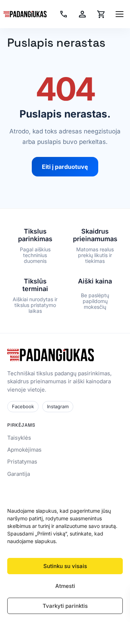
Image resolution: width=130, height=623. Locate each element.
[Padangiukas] (25, 14)
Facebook (23, 406)
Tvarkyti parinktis (65, 605)
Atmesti (65, 586)
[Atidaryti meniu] (119, 14)
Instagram (58, 406)
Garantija (18, 473)
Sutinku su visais (65, 566)
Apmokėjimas (24, 449)
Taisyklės (19, 437)
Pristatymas (22, 461)
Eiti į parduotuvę (65, 166)
